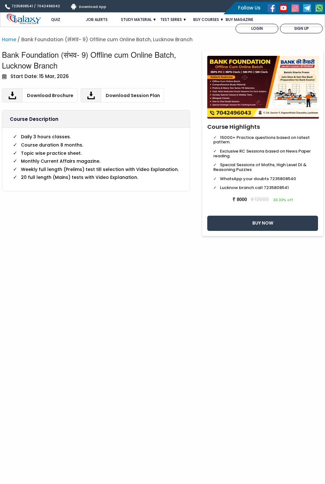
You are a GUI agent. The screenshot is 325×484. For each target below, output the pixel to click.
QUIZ (55, 19)
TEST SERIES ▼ (173, 19)
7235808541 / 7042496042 (35, 6)
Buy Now (262, 223)
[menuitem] (256, 28)
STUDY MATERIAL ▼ (138, 19)
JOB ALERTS (97, 19)
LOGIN (257, 28)
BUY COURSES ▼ (208, 19)
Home (9, 39)
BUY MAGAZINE (239, 19)
